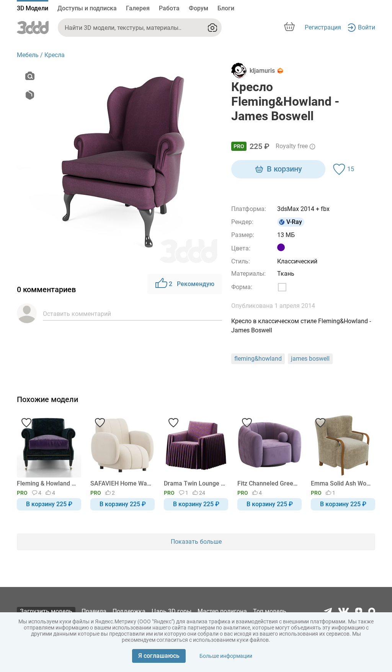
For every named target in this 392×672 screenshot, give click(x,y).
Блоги (225, 8)
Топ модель (269, 611)
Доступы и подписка (87, 8)
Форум (198, 8)
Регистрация (323, 27)
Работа (169, 8)
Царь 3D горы (171, 611)
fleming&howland (258, 358)
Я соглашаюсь (159, 655)
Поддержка (129, 611)
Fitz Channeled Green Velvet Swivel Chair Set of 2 (268, 483)
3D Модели (32, 8)
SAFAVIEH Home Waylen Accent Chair (121, 483)
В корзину (284, 168)
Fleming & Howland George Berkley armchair (47, 483)
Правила (94, 611)
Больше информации (225, 656)
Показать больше (196, 541)
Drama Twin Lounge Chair (194, 483)
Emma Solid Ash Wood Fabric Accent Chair (341, 483)
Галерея (138, 8)
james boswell (310, 358)
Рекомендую (191, 284)
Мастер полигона (222, 611)
